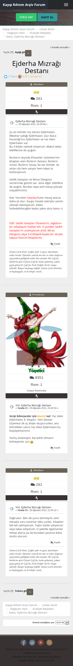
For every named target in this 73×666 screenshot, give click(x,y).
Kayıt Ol (47, 17)
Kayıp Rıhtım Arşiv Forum (24, 4)
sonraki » (65, 47)
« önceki (54, 47)
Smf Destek (44, 653)
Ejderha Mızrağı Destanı (31, 121)
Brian (57, 656)
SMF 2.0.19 (11, 649)
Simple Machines (41, 649)
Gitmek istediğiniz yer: (43, 622)
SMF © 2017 (25, 649)
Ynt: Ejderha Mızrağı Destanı (33, 405)
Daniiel (31, 656)
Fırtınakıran (38, 294)
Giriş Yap (26, 17)
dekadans (38, 84)
